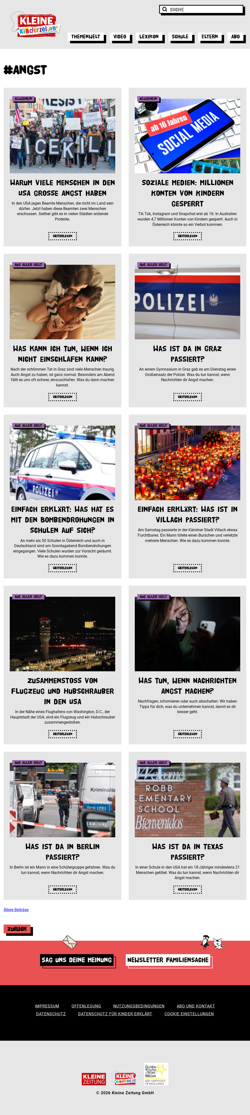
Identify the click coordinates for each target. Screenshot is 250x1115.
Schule (180, 36)
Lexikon (149, 36)
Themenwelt (85, 36)
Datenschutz (51, 1014)
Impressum (47, 1006)
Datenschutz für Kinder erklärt (115, 1014)
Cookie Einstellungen (189, 1014)
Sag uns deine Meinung (77, 959)
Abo (235, 36)
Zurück (17, 929)
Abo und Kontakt (196, 1006)
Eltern (210, 36)
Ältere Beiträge (16, 909)
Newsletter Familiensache (167, 959)
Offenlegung (86, 1006)
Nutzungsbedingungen (139, 1006)
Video (119, 36)
